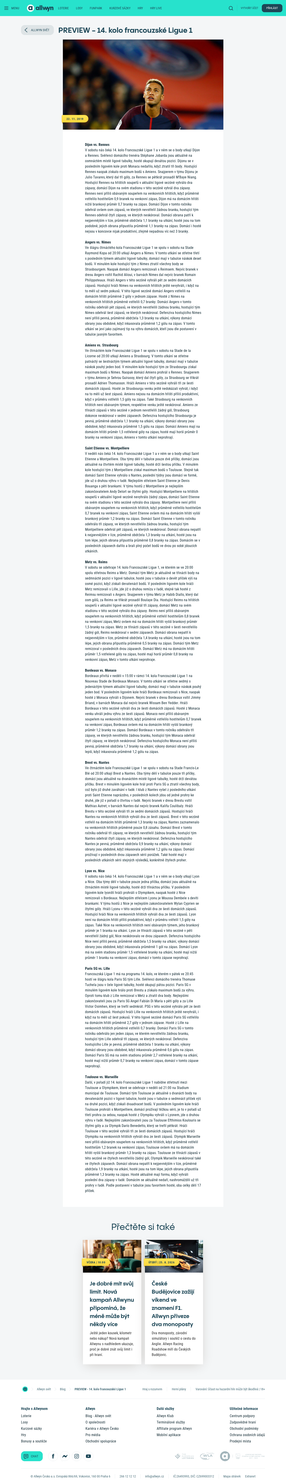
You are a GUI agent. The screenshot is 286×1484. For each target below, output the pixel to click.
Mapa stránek (232, 1476)
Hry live (156, 8)
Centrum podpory (242, 1416)
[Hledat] (232, 8)
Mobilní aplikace (169, 1435)
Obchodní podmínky (244, 1428)
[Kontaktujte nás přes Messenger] (65, 1456)
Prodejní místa (240, 1441)
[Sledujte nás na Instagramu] (77, 1456)
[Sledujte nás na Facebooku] (53, 1456)
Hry (140, 8)
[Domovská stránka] (25, 1389)
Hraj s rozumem (152, 1389)
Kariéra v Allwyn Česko (102, 1428)
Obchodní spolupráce (100, 1441)
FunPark (96, 8)
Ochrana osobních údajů (247, 1435)
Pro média (92, 1435)
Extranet (250, 1476)
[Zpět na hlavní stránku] (40, 8)
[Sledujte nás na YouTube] (88, 1456)
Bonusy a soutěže (34, 1441)
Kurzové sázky (119, 8)
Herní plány (179, 1389)
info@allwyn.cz (154, 1476)
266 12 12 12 (128, 1476)
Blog (63, 1389)
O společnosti (95, 1422)
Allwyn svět (44, 1389)
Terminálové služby (171, 1422)
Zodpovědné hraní (243, 1422)
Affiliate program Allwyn (174, 1428)
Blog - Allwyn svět (98, 1416)
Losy (79, 8)
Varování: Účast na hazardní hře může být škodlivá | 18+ (230, 1389)
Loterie (63, 8)
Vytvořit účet (249, 8)
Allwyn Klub (165, 1416)
